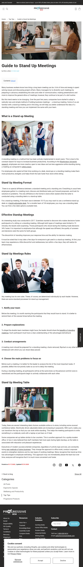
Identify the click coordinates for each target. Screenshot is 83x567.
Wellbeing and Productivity (13, 491)
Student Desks (40, 530)
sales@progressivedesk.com (65, 536)
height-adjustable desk (17, 203)
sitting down (26, 167)
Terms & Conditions (6, 530)
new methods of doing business (18, 449)
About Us (6, 518)
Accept (40, 561)
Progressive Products (11, 499)
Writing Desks (39, 536)
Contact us (80, 337)
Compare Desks (24, 533)
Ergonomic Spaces (10, 488)
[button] (3, 9)
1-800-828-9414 (62, 533)
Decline (63, 561)
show (13, 81)
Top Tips (6, 495)
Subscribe (74, 524)
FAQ (20, 536)
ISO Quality (7, 526)
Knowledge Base (24, 528)
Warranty (6, 534)
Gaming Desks (40, 525)
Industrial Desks (40, 533)
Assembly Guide (24, 531)
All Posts (6, 484)
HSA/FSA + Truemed (23, 524)
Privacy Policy (15, 554)
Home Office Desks (41, 527)
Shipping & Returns (6, 538)
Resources (23, 518)
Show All (78, 474)
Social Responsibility (8, 522)
